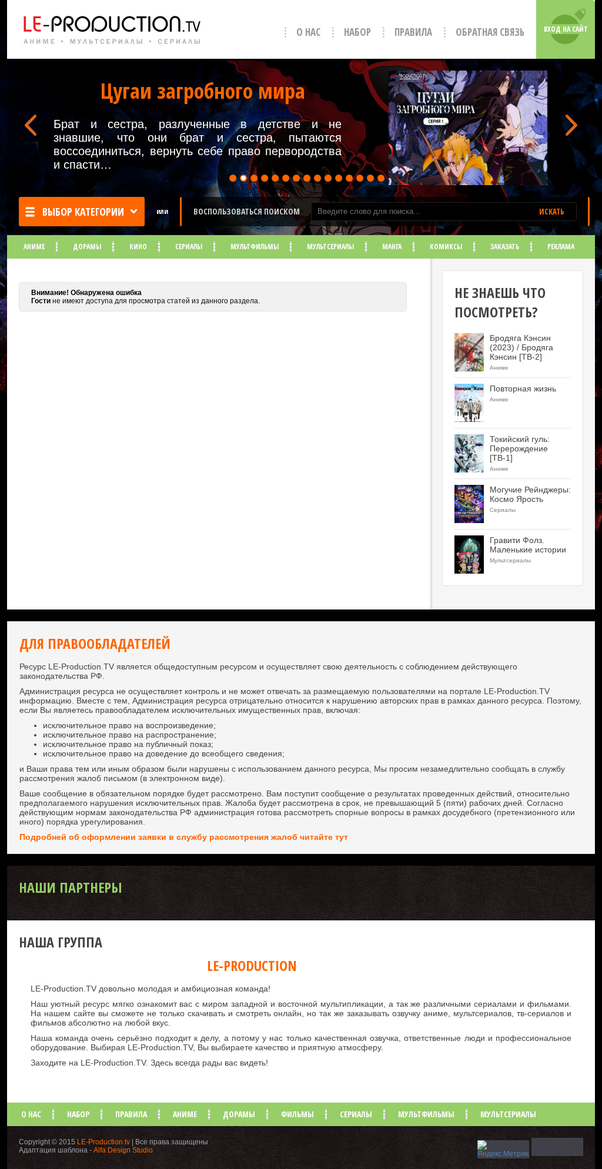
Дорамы (87, 247)
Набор (357, 32)
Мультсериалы (330, 247)
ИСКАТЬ (551, 211)
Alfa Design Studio (123, 1150)
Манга (392, 247)
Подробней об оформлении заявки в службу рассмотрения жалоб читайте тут (183, 837)
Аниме (34, 247)
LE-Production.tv (103, 1142)
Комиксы (446, 247)
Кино (138, 247)
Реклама (560, 247)
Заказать (504, 247)
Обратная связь (490, 32)
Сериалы (188, 247)
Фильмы (297, 1114)
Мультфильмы (254, 247)
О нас (308, 32)
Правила (413, 32)
